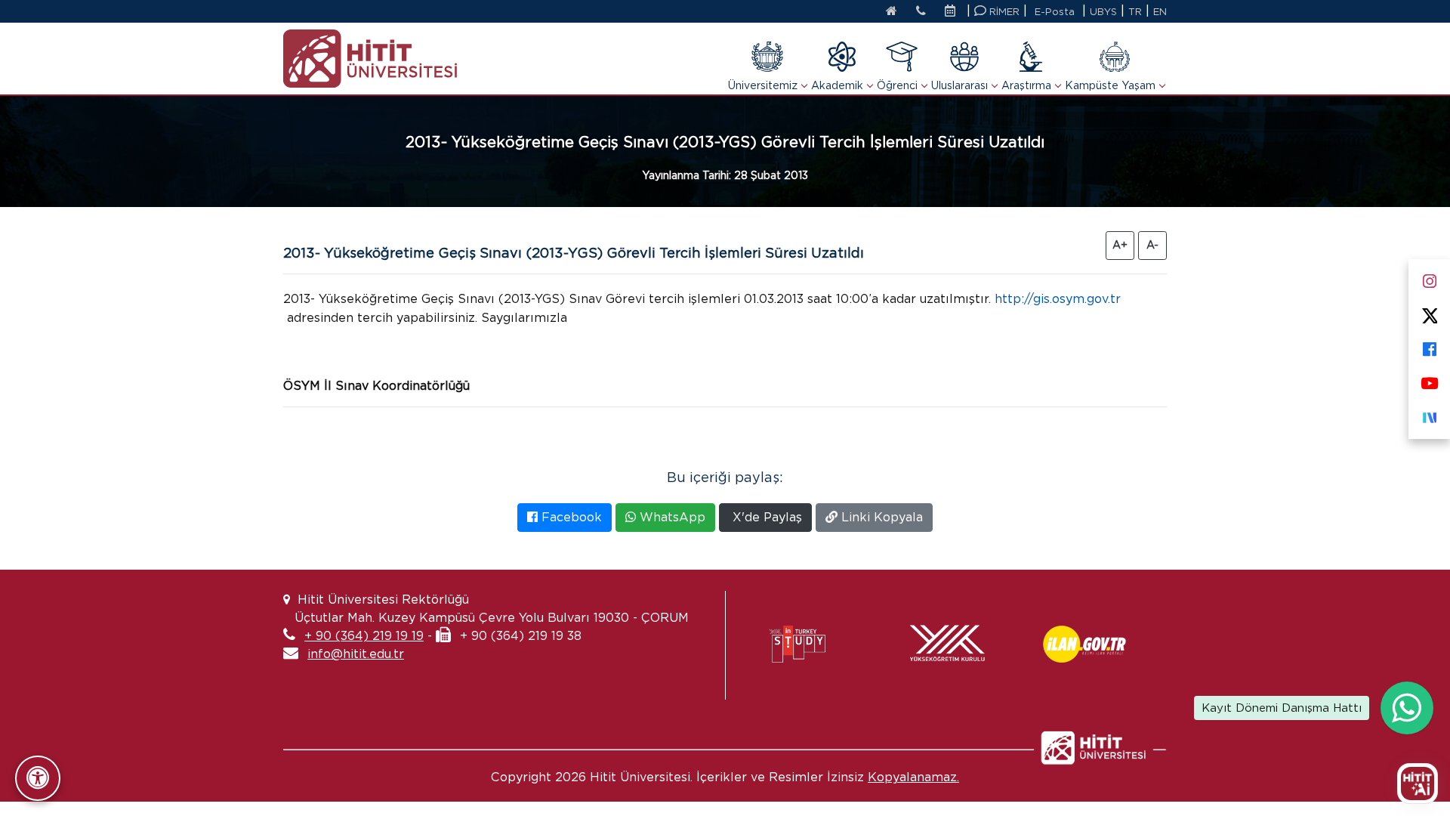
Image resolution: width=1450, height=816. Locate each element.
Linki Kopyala (880, 517)
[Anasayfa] (891, 12)
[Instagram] (1429, 278)
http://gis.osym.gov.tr (1058, 299)
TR (1135, 11)
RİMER (1003, 11)
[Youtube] (1429, 380)
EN (1160, 11)
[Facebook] (1429, 346)
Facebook (570, 517)
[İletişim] (921, 12)
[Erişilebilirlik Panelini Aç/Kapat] (37, 778)
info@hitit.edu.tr (355, 654)
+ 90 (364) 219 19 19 (364, 636)
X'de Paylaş (765, 517)
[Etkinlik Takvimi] (954, 12)
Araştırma (1026, 85)
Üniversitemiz (763, 85)
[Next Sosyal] (1429, 414)
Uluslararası (959, 85)
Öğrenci (897, 85)
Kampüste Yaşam (1110, 85)
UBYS (1103, 11)
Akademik (837, 85)
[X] (1429, 312)
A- (1152, 245)
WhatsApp (670, 517)
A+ (1120, 245)
